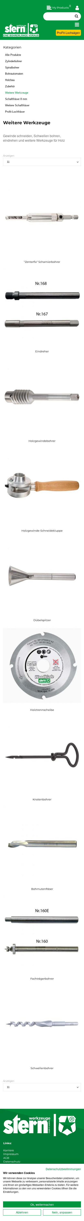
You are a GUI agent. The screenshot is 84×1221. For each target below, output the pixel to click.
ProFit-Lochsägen (68, 33)
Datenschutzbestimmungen (63, 1169)
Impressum (11, 1154)
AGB (6, 1157)
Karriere (8, 1150)
